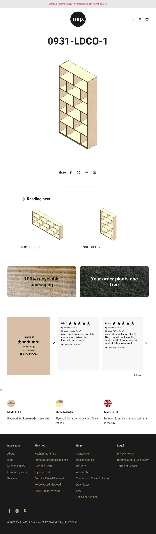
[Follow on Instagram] (17, 511)
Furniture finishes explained (51, 459)
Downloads (83, 484)
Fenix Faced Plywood (47, 490)
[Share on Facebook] (71, 173)
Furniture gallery (17, 472)
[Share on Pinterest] (86, 173)
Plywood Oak (42, 472)
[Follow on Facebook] (9, 511)
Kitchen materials (45, 453)
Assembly (82, 472)
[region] (100, 343)
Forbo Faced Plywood (48, 484)
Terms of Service (127, 465)
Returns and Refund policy (133, 459)
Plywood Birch (43, 465)
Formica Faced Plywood (49, 478)
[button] (54, 343)
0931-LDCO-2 (91, 247)
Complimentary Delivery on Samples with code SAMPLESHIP (78, 4)
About (11, 453)
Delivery (81, 465)
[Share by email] (94, 173)
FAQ (78, 490)
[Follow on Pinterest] (25, 511)
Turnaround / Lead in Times (92, 478)
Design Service (85, 459)
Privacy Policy (125, 453)
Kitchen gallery (16, 465)
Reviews (12, 478)
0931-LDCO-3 (30, 247)
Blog (10, 459)
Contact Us (82, 453)
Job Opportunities (87, 496)
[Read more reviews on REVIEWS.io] (29, 355)
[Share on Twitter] (79, 173)
